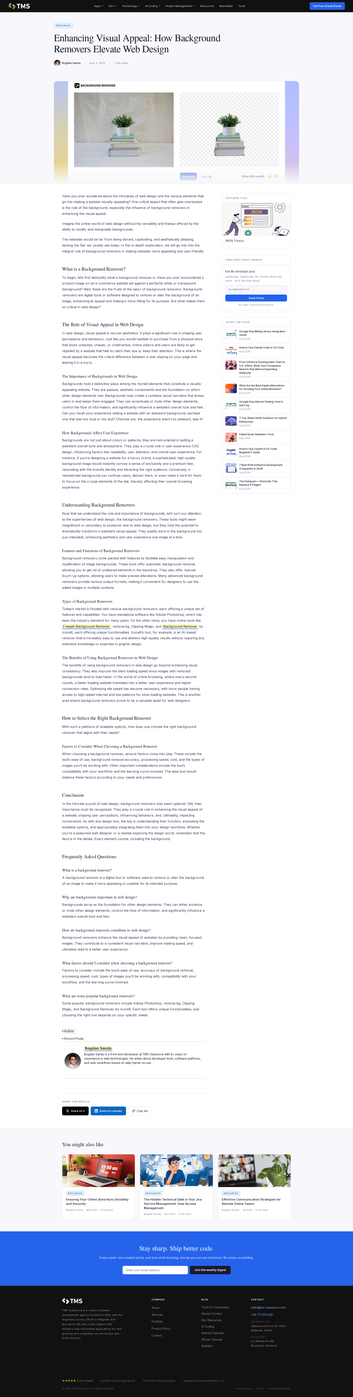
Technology (129, 6)
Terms (260, 1388)
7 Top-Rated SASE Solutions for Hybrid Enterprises (263, 419)
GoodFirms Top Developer (159, 1380)
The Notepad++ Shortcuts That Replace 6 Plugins (258, 483)
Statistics (207, 1346)
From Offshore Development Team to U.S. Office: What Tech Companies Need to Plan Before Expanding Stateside (262, 367)
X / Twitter (72, 1353)
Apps (97, 6)
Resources (207, 6)
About (155, 1307)
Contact (157, 1335)
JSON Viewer (234, 241)
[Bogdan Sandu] (73, 1061)
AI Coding (151, 6)
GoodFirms (88, 1346)
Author (69, 1031)
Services (157, 1314)
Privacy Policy (161, 1328)
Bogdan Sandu (98, 1048)
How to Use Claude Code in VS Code (261, 347)
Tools (241, 6)
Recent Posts (74, 1038)
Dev (111, 6)
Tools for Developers (215, 1307)
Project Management (179, 6)
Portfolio (157, 1321)
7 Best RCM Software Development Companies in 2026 (260, 466)
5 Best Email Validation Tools (256, 434)
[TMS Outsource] (19, 6)
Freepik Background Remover (86, 626)
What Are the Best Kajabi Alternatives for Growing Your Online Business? (262, 387)
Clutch (69, 1346)
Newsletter (226, 6)
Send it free (256, 298)
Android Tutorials (212, 1333)
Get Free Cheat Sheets (327, 6)
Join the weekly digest (210, 1270)
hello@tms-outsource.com (268, 1307)
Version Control (211, 1313)
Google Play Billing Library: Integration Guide (262, 333)
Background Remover (180, 626)
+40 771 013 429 (262, 1314)
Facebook (131, 1346)
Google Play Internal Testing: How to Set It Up (261, 403)
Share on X (78, 1110)
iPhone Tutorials (211, 1339)
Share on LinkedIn (110, 1110)
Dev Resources (211, 1320)
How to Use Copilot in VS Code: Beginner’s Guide (258, 450)
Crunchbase (110, 1346)
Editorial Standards (279, 1388)
